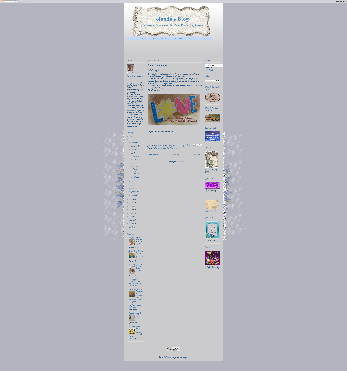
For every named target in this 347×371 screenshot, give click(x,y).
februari (134, 192)
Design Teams (142, 38)
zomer (175, 148)
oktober (133, 143)
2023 (131, 136)
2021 (131, 199)
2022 (131, 140)
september (134, 146)
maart (133, 188)
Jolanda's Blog (133, 73)
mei (132, 181)
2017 (131, 213)
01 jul (135, 177)
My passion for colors (135, 290)
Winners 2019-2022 (193, 38)
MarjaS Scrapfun (134, 238)
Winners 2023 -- (205, 38)
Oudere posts (197, 155)
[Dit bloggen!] (196, 145)
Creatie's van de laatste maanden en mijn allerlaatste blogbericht (136, 295)
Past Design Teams (166, 38)
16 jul (135, 156)
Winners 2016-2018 (179, 38)
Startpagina (132, 38)
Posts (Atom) (179, 161)
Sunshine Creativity (135, 305)
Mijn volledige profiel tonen (135, 76)
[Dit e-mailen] (194, 145)
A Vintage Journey (134, 327)
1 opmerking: (186, 145)
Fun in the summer (157, 65)
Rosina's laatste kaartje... (138, 317)
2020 (131, 203)
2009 (131, 227)
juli (132, 153)
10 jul (135, 163)
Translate (212, 70)
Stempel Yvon (133, 280)
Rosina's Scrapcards (135, 313)
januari (133, 195)
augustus (134, 150)
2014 (131, 223)
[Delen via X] (197, 145)
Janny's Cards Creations (136, 251)
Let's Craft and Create (159, 148)
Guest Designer (153, 38)
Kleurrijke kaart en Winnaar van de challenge (140, 256)
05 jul (135, 166)
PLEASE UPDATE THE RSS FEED (135, 283)
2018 (131, 210)
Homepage (175, 155)
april (133, 185)
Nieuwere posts (153, 155)
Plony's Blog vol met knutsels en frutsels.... (135, 266)
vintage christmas (139, 269)
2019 (131, 206)
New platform (133, 307)
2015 (131, 220)
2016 (131, 217)
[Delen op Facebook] (199, 145)
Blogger (185, 357)
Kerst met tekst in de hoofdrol (139, 241)
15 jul (135, 159)
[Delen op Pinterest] (201, 145)
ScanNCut (170, 148)
